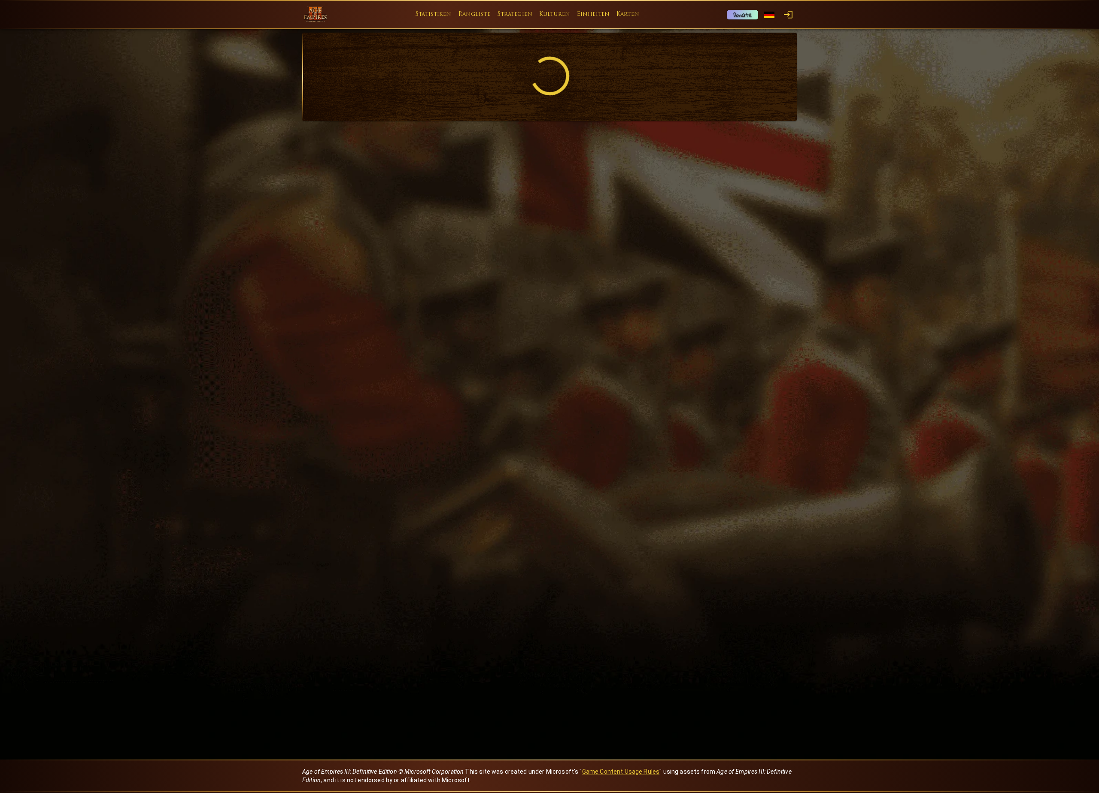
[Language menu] (769, 14)
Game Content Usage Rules (621, 771)
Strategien (514, 14)
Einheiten (593, 14)
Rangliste (474, 14)
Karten (627, 14)
